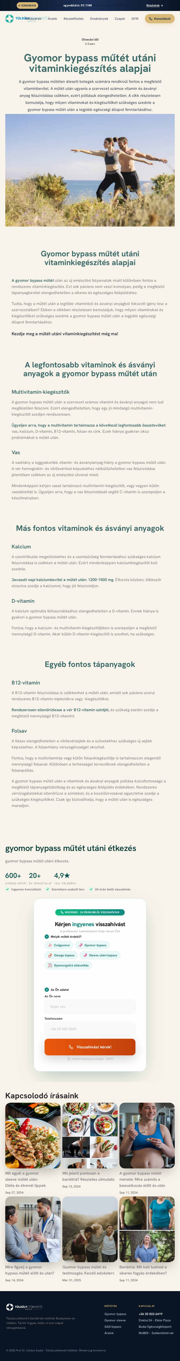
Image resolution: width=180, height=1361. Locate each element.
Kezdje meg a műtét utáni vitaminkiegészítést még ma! (65, 334)
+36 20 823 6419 (150, 1314)
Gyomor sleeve (115, 1320)
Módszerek (33, 18)
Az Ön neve (53, 996)
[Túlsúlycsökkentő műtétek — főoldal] (12, 18)
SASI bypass (112, 1327)
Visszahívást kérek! (94, 1046)
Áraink (52, 18)
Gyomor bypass (115, 1314)
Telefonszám (54, 1019)
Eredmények (99, 18)
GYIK (135, 18)
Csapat (120, 18)
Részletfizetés (74, 18)
